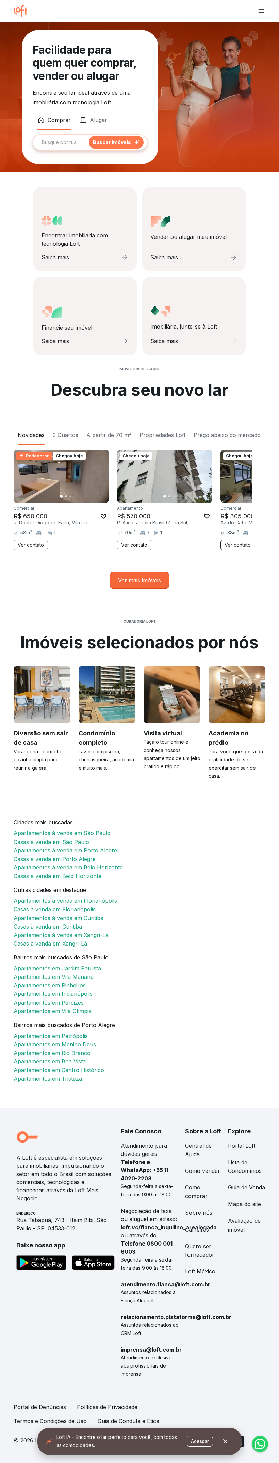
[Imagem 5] (80, 496)
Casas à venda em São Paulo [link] (51, 842)
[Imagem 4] (75, 496)
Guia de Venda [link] (246, 1187)
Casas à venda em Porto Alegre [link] (55, 859)
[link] (139, 580)
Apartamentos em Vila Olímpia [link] (53, 1011)
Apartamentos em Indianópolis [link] (53, 993)
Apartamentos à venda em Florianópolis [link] (65, 900)
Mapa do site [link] (244, 1204)
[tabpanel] (90, 142)
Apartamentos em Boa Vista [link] (50, 1061)
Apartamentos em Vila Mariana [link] (54, 976)
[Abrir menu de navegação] (261, 11)
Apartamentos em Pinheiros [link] (50, 985)
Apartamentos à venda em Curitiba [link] (58, 918)
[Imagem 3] (70, 496)
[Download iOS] (93, 1263)
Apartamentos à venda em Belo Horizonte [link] (68, 867)
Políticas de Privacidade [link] (107, 1407)
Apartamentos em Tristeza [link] (48, 1078)
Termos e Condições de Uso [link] (50, 1420)
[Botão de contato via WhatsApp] (260, 1444)
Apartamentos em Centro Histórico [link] (59, 1070)
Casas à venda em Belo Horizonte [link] (57, 875)
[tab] (54, 120)
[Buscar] (116, 142)
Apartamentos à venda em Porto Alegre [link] (65, 850)
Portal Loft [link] (241, 1145)
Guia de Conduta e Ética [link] (128, 1420)
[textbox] (90, 142)
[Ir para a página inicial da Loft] (23, 11)
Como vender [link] (202, 1170)
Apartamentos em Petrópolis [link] (51, 1036)
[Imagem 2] (66, 496)
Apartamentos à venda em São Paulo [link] (62, 833)
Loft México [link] (200, 1271)
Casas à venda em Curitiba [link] (48, 926)
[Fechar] (225, 1441)
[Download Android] (41, 1263)
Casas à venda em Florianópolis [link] (55, 909)
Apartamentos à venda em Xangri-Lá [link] (61, 935)
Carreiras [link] (197, 1229)
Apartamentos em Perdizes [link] (49, 1002)
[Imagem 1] (61, 496)
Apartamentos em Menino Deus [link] (55, 1044)
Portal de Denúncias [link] (40, 1407)
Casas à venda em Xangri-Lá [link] (50, 943)
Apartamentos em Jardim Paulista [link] (57, 968)
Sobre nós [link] (198, 1212)
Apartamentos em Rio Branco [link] (52, 1053)
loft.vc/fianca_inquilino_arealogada (169, 1227)
